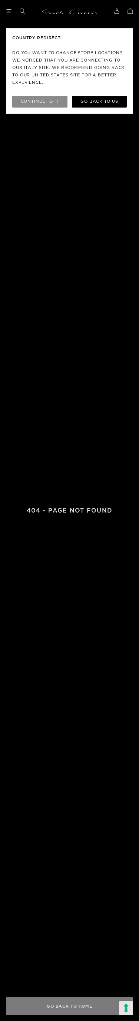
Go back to (99, 101)
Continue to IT (40, 101)
